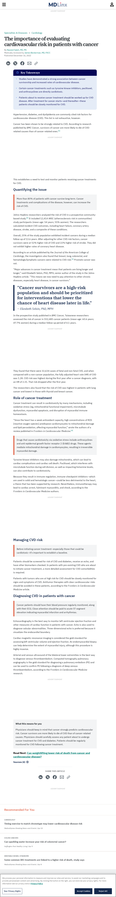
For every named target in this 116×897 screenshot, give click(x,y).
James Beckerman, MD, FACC (37, 52)
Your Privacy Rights (12, 891)
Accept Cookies (83, 891)
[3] (72, 259)
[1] (59, 131)
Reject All (103, 891)
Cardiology (37, 32)
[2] (27, 218)
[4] (72, 430)
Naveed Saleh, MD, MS (17, 50)
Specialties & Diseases (15, 32)
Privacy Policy (37, 883)
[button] (36, 63)
